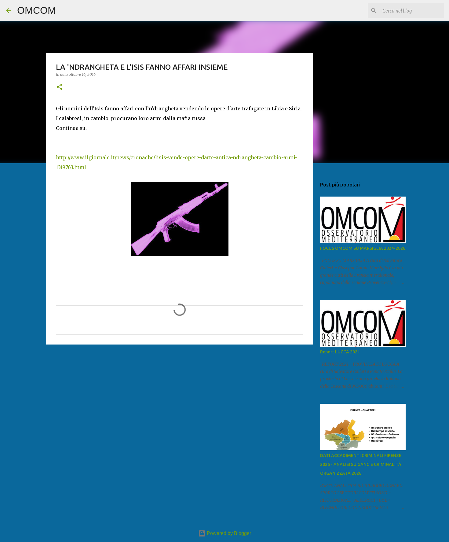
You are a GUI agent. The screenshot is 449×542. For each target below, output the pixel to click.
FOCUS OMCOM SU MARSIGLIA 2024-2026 (362, 248)
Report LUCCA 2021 (340, 351)
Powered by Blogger (228, 533)
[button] (59, 87)
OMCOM (36, 10)
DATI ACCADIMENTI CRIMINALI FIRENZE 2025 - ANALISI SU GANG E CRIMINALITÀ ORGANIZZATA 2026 (360, 464)
